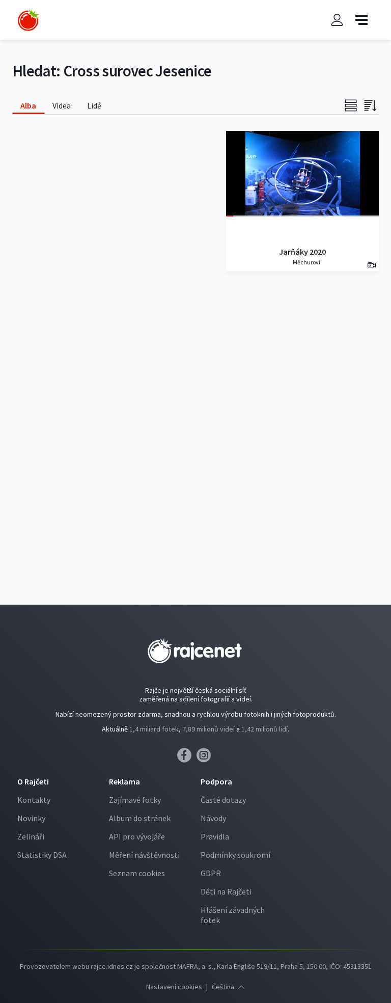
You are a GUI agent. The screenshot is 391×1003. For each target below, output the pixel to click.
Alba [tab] (28, 105)
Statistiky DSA (42, 855)
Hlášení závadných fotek (233, 915)
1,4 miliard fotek (154, 729)
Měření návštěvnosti (144, 855)
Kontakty (33, 800)
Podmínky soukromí (235, 855)
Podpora (216, 781)
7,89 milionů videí (208, 729)
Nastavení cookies (174, 987)
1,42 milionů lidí (264, 729)
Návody (213, 818)
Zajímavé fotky (135, 800)
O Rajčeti (33, 781)
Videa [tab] (61, 105)
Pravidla (215, 836)
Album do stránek (140, 818)
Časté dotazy (223, 800)
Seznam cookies (137, 873)
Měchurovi (306, 262)
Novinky (31, 818)
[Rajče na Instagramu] (205, 758)
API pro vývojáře (137, 836)
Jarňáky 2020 (302, 252)
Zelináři (30, 836)
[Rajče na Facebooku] (187, 758)
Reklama (124, 781)
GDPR (211, 873)
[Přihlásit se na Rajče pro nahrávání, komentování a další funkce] (337, 20)
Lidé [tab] (94, 105)
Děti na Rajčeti (226, 891)
